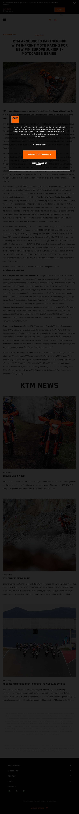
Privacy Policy (37, 136)
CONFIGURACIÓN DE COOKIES (39, 164)
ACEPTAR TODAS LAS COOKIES (39, 154)
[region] (39, 143)
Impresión (43, 136)
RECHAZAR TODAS (39, 144)
